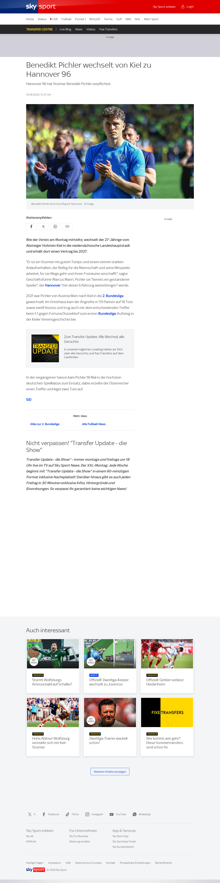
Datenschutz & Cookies (88, 862)
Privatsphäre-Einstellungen (135, 862)
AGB (68, 862)
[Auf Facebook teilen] (31, 226)
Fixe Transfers (108, 29)
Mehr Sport (151, 19)
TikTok (75, 814)
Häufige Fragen (34, 862)
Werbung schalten (79, 841)
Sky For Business (78, 836)
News (78, 29)
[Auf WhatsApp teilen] (55, 226)
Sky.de (29, 836)
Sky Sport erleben (164, 6)
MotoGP (94, 19)
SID (28, 399)
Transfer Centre (39, 29)
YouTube (121, 814)
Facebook (53, 814)
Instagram (97, 814)
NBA (128, 19)
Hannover (53, 285)
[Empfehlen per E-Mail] (67, 226)
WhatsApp (145, 814)
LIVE (55, 19)
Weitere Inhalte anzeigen (110, 771)
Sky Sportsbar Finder (124, 841)
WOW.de (31, 841)
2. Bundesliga (113, 296)
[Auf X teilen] (43, 226)
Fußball (66, 19)
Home (30, 19)
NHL (137, 19)
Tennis (108, 19)
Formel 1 (80, 19)
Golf (119, 19)
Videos (42, 19)
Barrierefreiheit (163, 862)
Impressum (54, 862)
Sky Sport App (120, 836)
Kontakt (110, 862)
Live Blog (65, 29)
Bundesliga (107, 313)
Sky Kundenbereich (123, 846)
